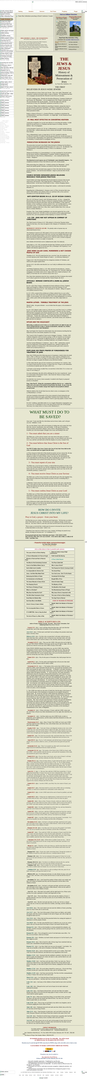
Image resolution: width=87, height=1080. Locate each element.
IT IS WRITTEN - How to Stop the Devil (36, 612)
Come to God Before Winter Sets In (35, 565)
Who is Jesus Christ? (57, 565)
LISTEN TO (62, 40)
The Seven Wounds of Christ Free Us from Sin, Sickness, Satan (33, 46)
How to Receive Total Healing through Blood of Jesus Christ (33, 44)
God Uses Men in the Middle (33, 600)
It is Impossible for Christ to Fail (35, 570)
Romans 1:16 (31, 856)
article (34, 1075)
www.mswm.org (35, 1030)
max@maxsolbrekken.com (61, 1030)
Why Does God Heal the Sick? (34, 592)
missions (30, 1075)
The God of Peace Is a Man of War (35, 616)
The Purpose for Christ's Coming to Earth (62, 568)
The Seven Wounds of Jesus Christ (35, 581)
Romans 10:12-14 (33, 862)
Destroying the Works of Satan (34, 576)
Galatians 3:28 (32, 865)
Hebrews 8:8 (31, 874)
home (20, 1075)
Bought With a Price (57, 579)
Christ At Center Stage (57, 581)
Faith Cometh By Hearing (58, 556)
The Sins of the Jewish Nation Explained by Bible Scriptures (33, 41)
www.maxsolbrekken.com (47, 1030)
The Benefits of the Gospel (59, 587)
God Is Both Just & (31, 568)
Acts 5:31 (30, 891)
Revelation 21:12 (32, 885)
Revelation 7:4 (32, 879)
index (23, 1075)
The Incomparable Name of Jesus (35, 608)
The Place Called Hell (57, 562)
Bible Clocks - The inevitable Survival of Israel (30, 43)
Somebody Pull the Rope (58, 576)
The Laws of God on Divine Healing (35, 552)
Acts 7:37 (30, 896)
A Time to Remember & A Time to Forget (37, 556)
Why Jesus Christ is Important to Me (61, 592)
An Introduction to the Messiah (34, 579)
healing (26, 1075)
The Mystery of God (57, 584)
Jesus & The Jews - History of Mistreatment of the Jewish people (33, 47)
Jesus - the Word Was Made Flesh (35, 573)
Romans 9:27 (31, 851)
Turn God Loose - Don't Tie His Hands (61, 573)
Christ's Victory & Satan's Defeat (34, 604)
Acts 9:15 (30, 902)
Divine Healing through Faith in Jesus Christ (29, 48)
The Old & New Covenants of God (35, 595)
